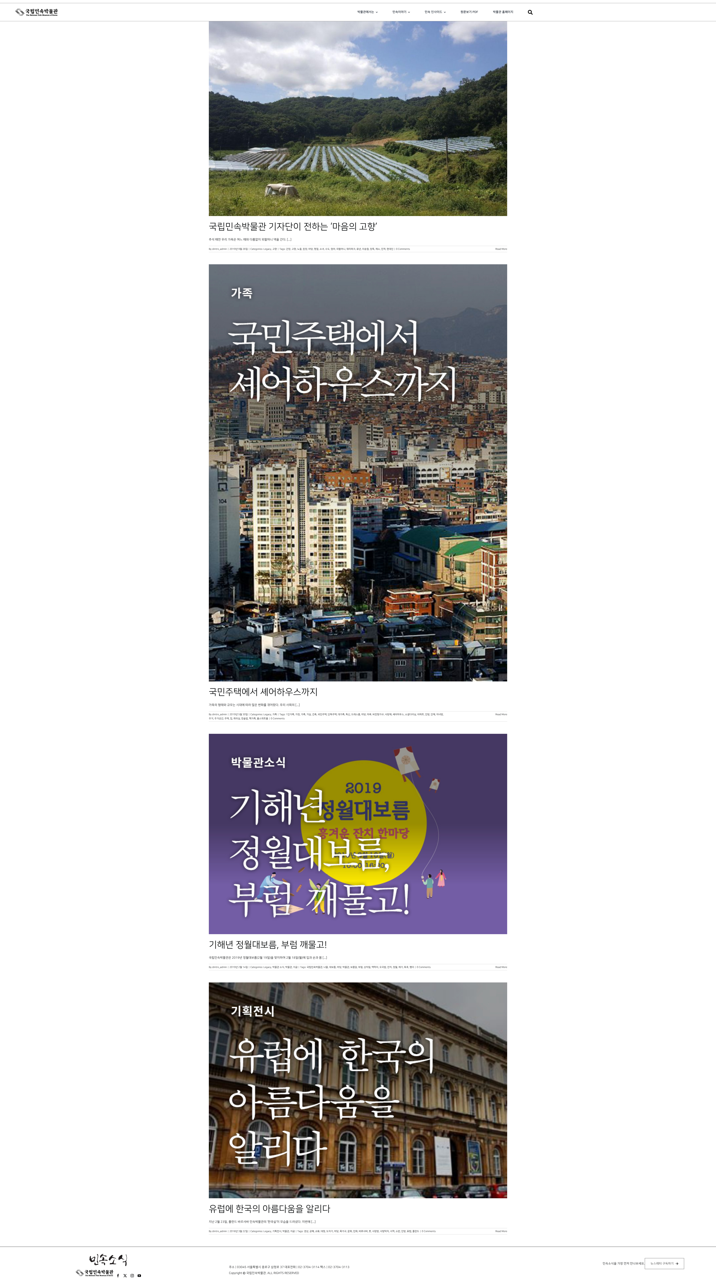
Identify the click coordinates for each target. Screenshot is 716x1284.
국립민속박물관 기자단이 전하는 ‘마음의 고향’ (293, 227)
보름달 (353, 967)
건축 (314, 714)
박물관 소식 (278, 967)
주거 (211, 718)
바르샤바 (363, 1231)
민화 (355, 1231)
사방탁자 (384, 1231)
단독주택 (332, 714)
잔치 (389, 967)
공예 (312, 1231)
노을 (299, 249)
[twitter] (125, 1275)
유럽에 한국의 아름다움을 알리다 (269, 1209)
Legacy (267, 249)
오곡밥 (382, 967)
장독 (372, 249)
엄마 (333, 249)
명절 (316, 249)
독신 (348, 714)
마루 (369, 714)
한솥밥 (244, 718)
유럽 (409, 1231)
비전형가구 (378, 714)
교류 (317, 1231)
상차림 (367, 967)
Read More (501, 249)
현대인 (390, 249)
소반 (398, 1231)
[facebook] (118, 1275)
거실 (309, 714)
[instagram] (132, 1275)
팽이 (412, 967)
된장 (305, 249)
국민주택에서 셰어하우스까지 (263, 692)
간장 (288, 249)
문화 (350, 1231)
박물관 (346, 967)
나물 (326, 967)
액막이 (375, 967)
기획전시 (276, 1231)
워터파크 (350, 249)
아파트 (420, 714)
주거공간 (218, 718)
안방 (427, 714)
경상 (306, 1231)
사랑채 (388, 714)
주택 (226, 718)
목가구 (343, 1231)
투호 (406, 967)
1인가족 (290, 714)
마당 (310, 249)
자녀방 (439, 714)
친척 (383, 249)
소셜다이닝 (410, 714)
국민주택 (322, 714)
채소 (378, 249)
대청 (323, 1231)
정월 (395, 967)
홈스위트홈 (262, 718)
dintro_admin (219, 249)
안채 (433, 714)
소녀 (322, 249)
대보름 (332, 967)
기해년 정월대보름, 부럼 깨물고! (268, 945)
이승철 (365, 249)
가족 (274, 714)
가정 (297, 714)
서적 (392, 1231)
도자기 (329, 1231)
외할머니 (340, 249)
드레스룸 (355, 714)
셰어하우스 (398, 714)
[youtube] (139, 1275)
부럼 (360, 967)
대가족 (341, 714)
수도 (327, 249)
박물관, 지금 (291, 967)
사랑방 (375, 1231)
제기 (400, 967)
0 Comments (403, 249)
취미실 (236, 718)
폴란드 (415, 1231)
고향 (274, 249)
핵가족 (252, 718)
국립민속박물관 (314, 967)
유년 (359, 249)
